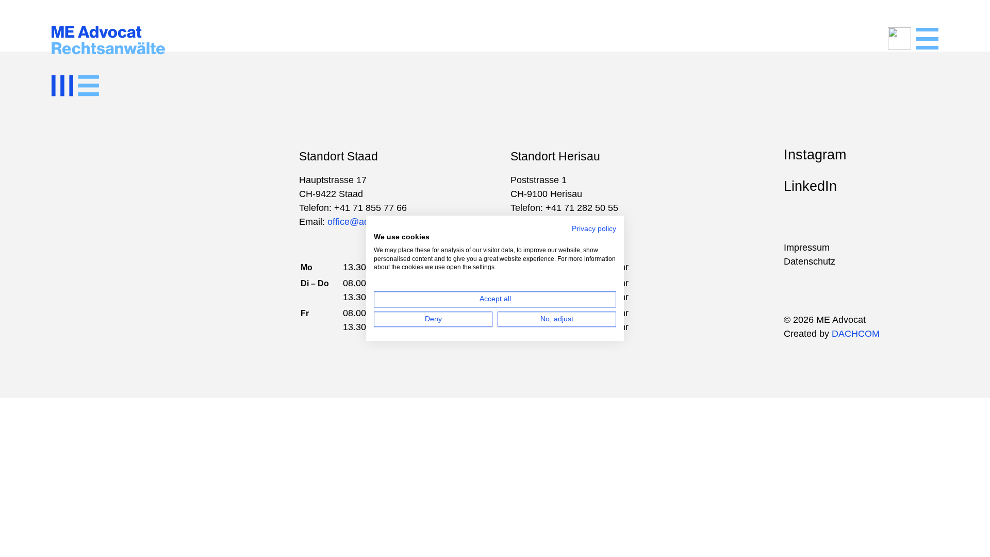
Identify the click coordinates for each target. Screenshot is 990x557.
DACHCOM (856, 334)
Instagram (815, 154)
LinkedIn (810, 186)
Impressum (807, 247)
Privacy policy (594, 229)
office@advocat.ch (365, 222)
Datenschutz (809, 261)
